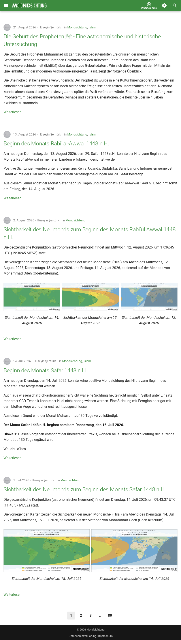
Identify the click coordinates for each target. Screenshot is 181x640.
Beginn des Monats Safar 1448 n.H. (45, 370)
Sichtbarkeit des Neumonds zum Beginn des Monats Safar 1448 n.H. (85, 489)
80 (110, 615)
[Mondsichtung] (29, 5)
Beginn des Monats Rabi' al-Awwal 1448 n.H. (56, 143)
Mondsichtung (77, 27)
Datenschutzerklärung (82, 636)
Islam (92, 27)
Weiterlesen (12, 112)
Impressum (105, 636)
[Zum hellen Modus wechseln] (164, 5)
